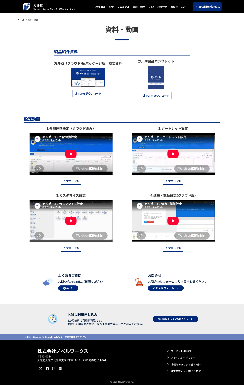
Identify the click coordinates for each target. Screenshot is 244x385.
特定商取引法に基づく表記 (186, 371)
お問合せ (162, 6)
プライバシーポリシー (183, 357)
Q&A (151, 6)
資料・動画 (139, 6)
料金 (111, 6)
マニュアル (123, 6)
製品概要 (100, 6)
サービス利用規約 (181, 351)
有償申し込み (178, 6)
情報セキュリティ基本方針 (186, 364)
